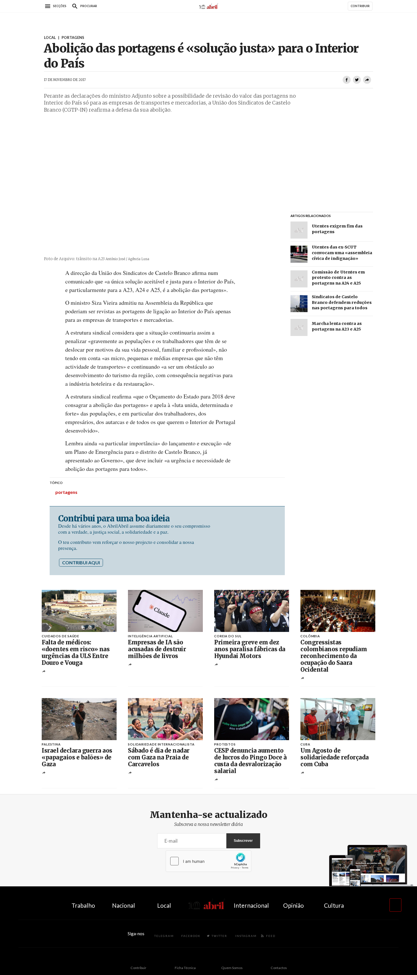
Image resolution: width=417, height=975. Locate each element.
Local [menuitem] (164, 905)
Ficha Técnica (185, 968)
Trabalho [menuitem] (83, 905)
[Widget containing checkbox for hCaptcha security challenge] (208, 861)
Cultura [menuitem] (334, 905)
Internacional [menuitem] (251, 905)
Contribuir (138, 968)
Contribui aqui (81, 562)
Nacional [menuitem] (123, 905)
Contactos (279, 968)
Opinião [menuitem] (293, 905)
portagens (66, 492)
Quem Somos (232, 968)
